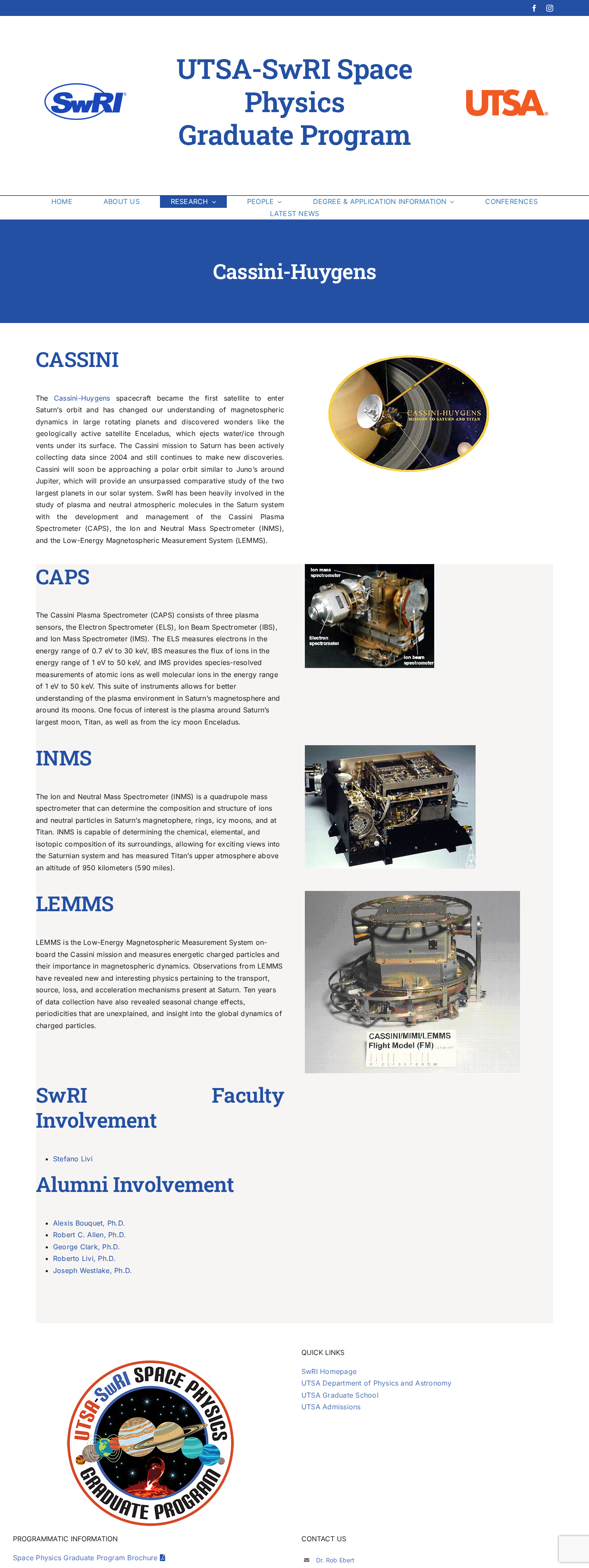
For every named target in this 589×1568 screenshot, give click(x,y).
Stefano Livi (73, 1158)
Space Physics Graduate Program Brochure (86, 1557)
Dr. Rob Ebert (335, 1560)
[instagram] (549, 8)
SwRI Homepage (329, 1371)
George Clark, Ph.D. (86, 1246)
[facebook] (534, 8)
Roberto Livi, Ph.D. (84, 1258)
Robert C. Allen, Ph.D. (89, 1234)
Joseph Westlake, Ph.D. (92, 1270)
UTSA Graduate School (340, 1395)
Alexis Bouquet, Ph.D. (89, 1223)
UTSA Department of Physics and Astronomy (376, 1383)
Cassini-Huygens (82, 398)
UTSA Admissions (331, 1406)
